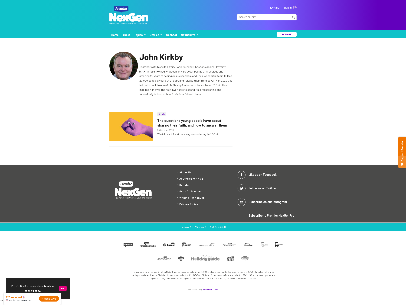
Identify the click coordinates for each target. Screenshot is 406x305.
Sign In (288, 7)
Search (293, 17)
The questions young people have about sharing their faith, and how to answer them (192, 122)
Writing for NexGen (192, 197)
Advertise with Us (191, 178)
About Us (185, 172)
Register (274, 7)
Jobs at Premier (190, 191)
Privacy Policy (188, 203)
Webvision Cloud (210, 289)
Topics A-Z (185, 227)
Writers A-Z (200, 227)
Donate (184, 184)
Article (162, 114)
